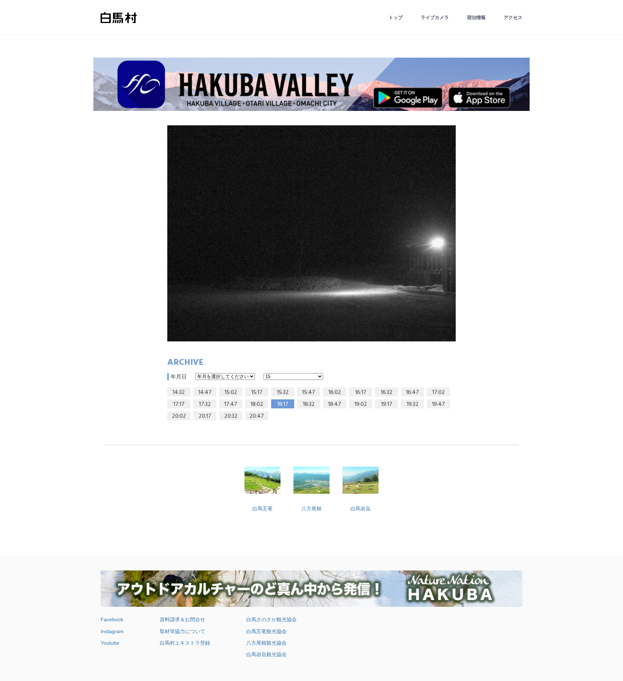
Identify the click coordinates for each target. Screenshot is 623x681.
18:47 (334, 404)
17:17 (179, 404)
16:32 (387, 392)
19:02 (360, 404)
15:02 (231, 392)
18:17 (282, 404)
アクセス (513, 17)
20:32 (231, 416)
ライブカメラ (435, 17)
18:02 (257, 404)
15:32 (283, 392)
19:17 (386, 404)
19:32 (413, 404)
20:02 (179, 416)
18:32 (309, 404)
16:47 (412, 392)
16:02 (334, 392)
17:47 (230, 404)
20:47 (256, 416)
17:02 (438, 392)
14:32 (179, 392)
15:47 (308, 392)
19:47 (438, 404)
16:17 (360, 392)
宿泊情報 (476, 17)
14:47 (205, 392)
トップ (396, 17)
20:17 (205, 416)
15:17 (256, 392)
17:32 (205, 404)
